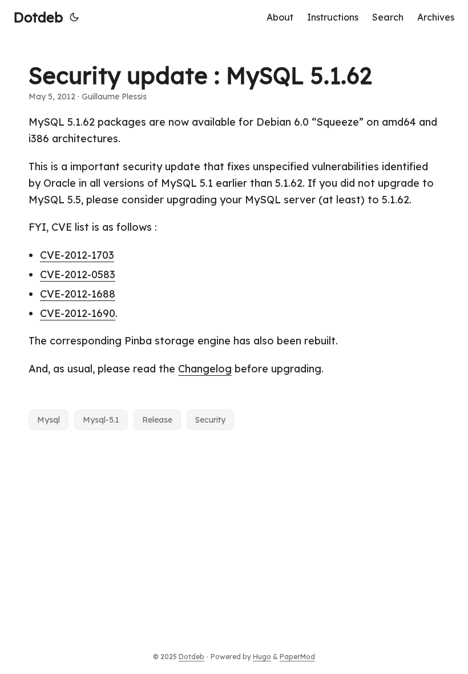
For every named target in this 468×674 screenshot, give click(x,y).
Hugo (262, 656)
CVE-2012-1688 (77, 293)
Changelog (205, 368)
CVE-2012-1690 (77, 313)
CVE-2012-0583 (77, 274)
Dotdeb (38, 17)
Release (157, 420)
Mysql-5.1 (101, 420)
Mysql (48, 420)
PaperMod (297, 656)
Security (210, 420)
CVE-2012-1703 (77, 255)
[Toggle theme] (74, 17)
